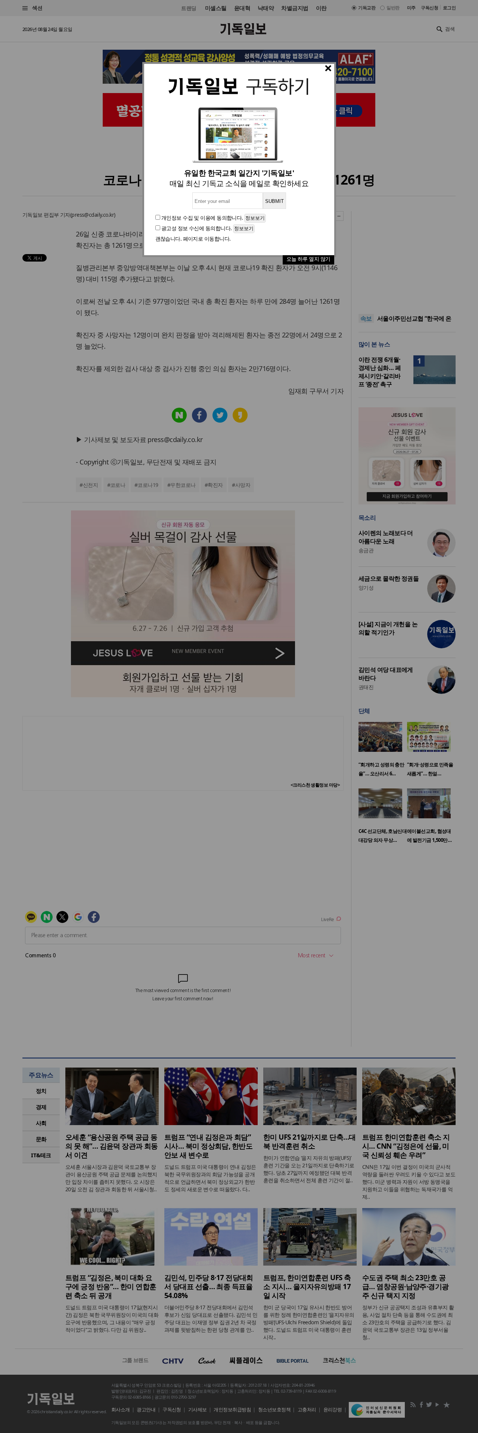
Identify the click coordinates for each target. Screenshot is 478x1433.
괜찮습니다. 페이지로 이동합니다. (193, 238)
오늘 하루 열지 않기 (308, 258)
